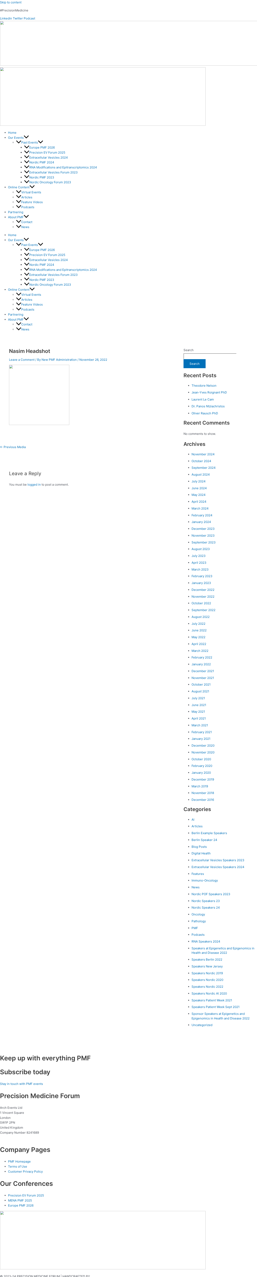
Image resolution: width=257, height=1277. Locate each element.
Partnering (15, 212)
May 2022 (198, 637)
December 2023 (203, 529)
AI (193, 819)
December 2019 (203, 779)
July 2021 (198, 698)
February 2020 (202, 766)
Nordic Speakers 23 (206, 901)
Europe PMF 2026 (42, 147)
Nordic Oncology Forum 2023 (50, 182)
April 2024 (199, 501)
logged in (34, 484)
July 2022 (198, 624)
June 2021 (199, 705)
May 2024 (199, 495)
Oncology (198, 914)
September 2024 (204, 468)
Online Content (19, 187)
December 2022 (203, 590)
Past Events (29, 142)
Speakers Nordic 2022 (207, 987)
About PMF (16, 217)
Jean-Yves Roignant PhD (209, 392)
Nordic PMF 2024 (41, 162)
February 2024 (202, 515)
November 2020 (203, 752)
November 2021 (203, 678)
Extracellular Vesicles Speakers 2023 (218, 860)
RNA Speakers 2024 (206, 941)
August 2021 (200, 691)
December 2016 (203, 800)
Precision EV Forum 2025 (47, 152)
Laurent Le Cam (203, 399)
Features (198, 874)
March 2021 (200, 725)
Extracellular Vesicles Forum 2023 (53, 172)
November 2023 (203, 535)
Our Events (16, 138)
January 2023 (201, 583)
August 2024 (201, 474)
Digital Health (201, 853)
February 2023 (202, 576)
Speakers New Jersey (207, 966)
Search (189, 350)
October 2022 (201, 603)
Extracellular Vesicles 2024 (48, 157)
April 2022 (199, 644)
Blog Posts (199, 847)
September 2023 (204, 542)
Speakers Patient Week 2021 (212, 1000)
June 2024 (199, 488)
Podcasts (27, 207)
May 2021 (198, 711)
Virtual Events (31, 192)
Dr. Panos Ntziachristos (208, 406)
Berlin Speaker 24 (204, 840)
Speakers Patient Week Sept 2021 (216, 1007)
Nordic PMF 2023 (41, 177)
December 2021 (203, 671)
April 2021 (199, 718)
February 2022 (202, 657)
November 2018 (203, 793)
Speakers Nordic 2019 (207, 973)
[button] (26, 138)
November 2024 (203, 454)
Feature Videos (32, 202)
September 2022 (203, 610)
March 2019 (200, 786)
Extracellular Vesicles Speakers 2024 (218, 867)
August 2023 (201, 549)
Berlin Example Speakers (209, 833)
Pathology (199, 921)
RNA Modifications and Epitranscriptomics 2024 (63, 167)
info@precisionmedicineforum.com (26, 1137)
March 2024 (200, 508)
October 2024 (201, 461)
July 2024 (199, 481)
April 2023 (199, 563)
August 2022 (201, 617)
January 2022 (201, 664)
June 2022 (199, 630)
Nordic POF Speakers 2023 (211, 894)
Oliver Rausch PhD (205, 413)
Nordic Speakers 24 (206, 907)
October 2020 (201, 759)
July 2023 (199, 556)
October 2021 (201, 684)
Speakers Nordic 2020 (207, 980)
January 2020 (201, 773)
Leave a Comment (22, 360)
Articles (26, 197)
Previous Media (13, 447)
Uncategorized (202, 1025)
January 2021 (201, 739)
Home (12, 133)
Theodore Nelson (204, 385)
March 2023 (200, 569)
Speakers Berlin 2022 (207, 959)
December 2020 (203, 745)
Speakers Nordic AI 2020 (209, 993)
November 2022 (203, 596)
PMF (195, 928)
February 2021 (202, 732)
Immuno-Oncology (205, 880)
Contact (26, 222)
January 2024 (201, 522)
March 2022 (200, 651)
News (25, 227)
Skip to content (10, 2)
